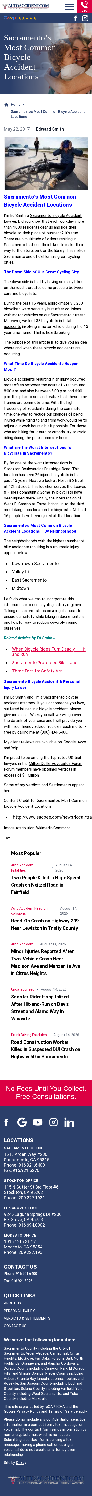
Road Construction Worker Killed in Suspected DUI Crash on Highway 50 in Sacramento (45, 1049)
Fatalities (18, 870)
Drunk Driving (21, 1035)
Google (70, 742)
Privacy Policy (28, 1411)
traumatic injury (66, 547)
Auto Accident (22, 865)
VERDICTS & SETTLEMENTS (27, 1318)
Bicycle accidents (19, 379)
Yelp (14, 748)
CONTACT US (15, 1326)
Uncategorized (22, 989)
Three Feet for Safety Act (37, 670)
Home (15, 104)
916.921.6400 (26, 1273)
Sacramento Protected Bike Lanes (46, 662)
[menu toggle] (69, 7)
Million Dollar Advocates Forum (55, 763)
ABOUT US (12, 1303)
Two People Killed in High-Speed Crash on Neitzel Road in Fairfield (45, 885)
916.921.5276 (21, 1281)
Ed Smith (18, 697)
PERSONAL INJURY (19, 1311)
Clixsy (21, 1462)
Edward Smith (50, 129)
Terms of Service (63, 1411)
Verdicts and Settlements (48, 785)
